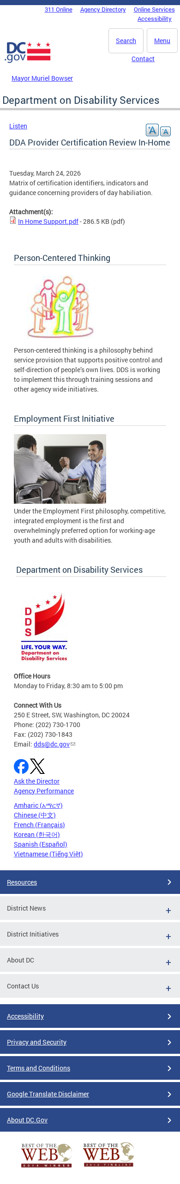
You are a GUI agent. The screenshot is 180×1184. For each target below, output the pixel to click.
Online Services (154, 9)
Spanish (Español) (40, 844)
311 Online (58, 9)
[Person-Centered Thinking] (60, 340)
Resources (22, 882)
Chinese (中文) (35, 814)
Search (126, 40)
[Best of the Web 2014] (46, 1167)
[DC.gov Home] (28, 61)
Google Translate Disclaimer (48, 1093)
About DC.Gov (27, 1119)
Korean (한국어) (37, 834)
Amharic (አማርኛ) (38, 805)
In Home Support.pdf (48, 221)
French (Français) (39, 824)
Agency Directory (103, 9)
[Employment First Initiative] (60, 501)
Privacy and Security (36, 1042)
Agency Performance (44, 790)
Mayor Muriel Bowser (42, 78)
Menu (162, 40)
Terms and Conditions (38, 1068)
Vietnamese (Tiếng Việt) (48, 853)
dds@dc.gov (52, 744)
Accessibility (155, 18)
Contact (143, 58)
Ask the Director (37, 781)
